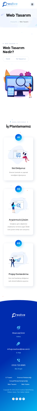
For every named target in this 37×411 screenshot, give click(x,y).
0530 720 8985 (18, 365)
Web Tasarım (12, 384)
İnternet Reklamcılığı (24, 377)
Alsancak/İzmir (18, 333)
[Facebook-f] (17, 399)
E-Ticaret (9, 377)
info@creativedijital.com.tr (18, 349)
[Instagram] (13, 399)
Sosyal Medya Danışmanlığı (18, 381)
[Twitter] (23, 399)
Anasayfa (13, 22)
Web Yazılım (25, 384)
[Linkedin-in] (20, 399)
